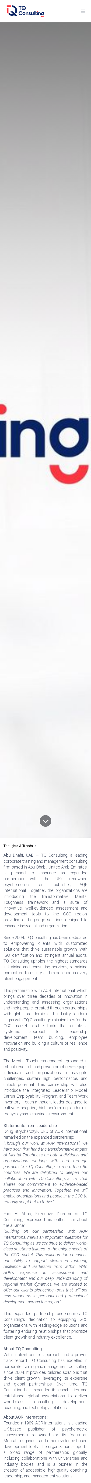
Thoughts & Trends (18, 846)
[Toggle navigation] (83, 11)
